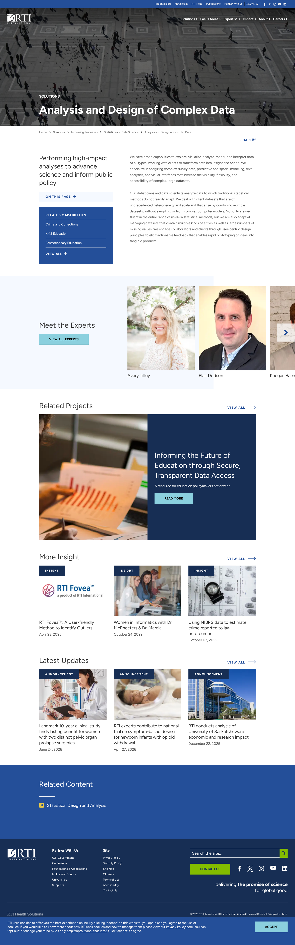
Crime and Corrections (62, 224)
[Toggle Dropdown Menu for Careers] (287, 19)
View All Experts (64, 339)
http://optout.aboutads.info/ (87, 931)
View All (241, 408)
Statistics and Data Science (121, 132)
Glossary (108, 874)
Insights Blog (163, 3)
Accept (276, 927)
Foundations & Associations (69, 869)
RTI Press (196, 3)
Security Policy (112, 863)
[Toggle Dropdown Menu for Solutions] (197, 19)
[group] (163, 332)
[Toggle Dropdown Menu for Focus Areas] (220, 19)
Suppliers (58, 885)
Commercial (59, 863)
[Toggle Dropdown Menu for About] (270, 19)
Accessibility (111, 885)
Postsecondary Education (64, 243)
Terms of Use (111, 879)
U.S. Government (63, 857)
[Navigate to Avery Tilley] (161, 328)
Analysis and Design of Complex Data (168, 132)
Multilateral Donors (64, 874)
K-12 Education (56, 233)
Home (43, 132)
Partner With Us (233, 3)
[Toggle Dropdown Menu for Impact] (255, 19)
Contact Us (110, 890)
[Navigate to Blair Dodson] (232, 328)
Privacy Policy (111, 857)
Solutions (59, 132)
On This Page (58, 197)
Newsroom (181, 3)
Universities (59, 879)
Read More (179, 498)
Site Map (108, 869)
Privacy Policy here (179, 927)
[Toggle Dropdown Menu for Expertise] (239, 19)
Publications (213, 3)
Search (250, 3)
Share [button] (246, 140)
